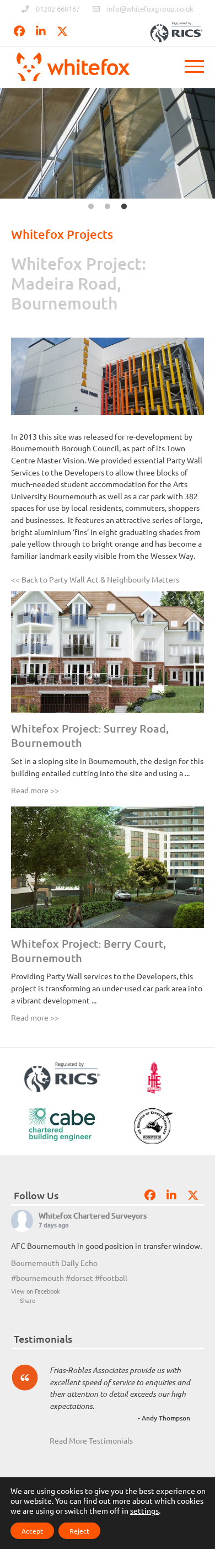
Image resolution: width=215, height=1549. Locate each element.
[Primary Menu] (194, 69)
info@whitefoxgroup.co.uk (150, 8)
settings (144, 1510)
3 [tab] (124, 206)
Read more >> (35, 790)
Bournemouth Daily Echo (54, 1263)
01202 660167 (58, 8)
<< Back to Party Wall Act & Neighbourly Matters (95, 579)
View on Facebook (35, 1290)
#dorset (79, 1278)
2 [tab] (107, 206)
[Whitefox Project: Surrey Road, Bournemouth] (107, 652)
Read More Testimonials (91, 1440)
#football (111, 1278)
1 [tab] (90, 206)
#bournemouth (37, 1278)
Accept (32, 1530)
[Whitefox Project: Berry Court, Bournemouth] (107, 867)
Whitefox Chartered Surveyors (93, 1215)
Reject (79, 1530)
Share (27, 1300)
